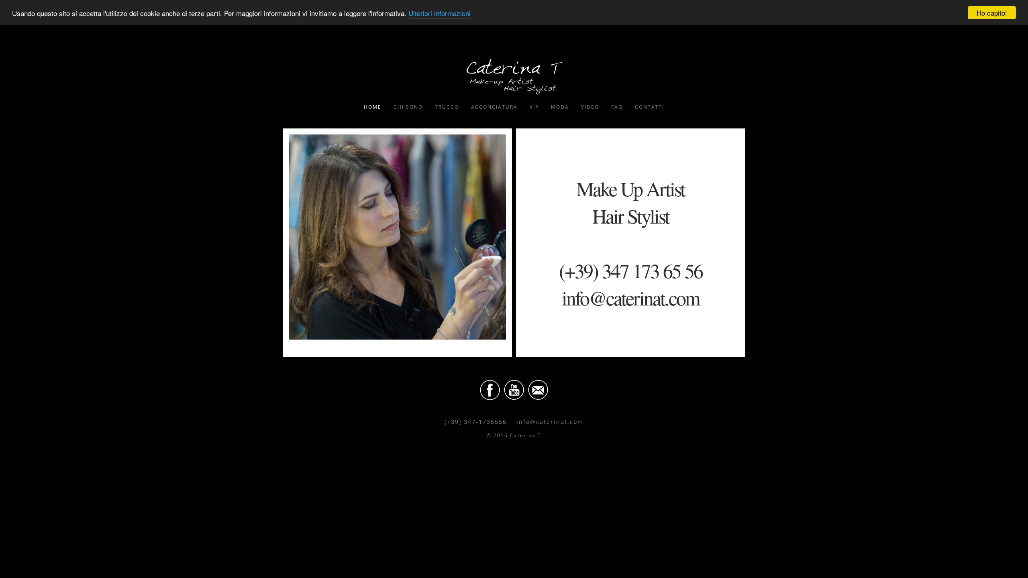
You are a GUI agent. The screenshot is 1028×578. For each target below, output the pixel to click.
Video (590, 107)
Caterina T (514, 76)
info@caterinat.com (549, 421)
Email (538, 389)
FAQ (617, 107)
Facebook (489, 389)
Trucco (447, 107)
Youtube (514, 389)
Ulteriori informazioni (439, 13)
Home (372, 107)
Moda (560, 107)
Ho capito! (992, 13)
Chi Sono (408, 107)
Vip (534, 107)
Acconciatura (494, 107)
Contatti (649, 107)
